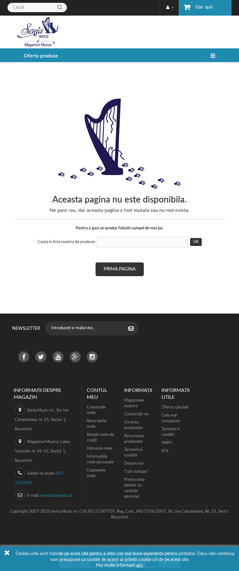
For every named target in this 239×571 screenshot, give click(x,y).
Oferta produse (41, 55)
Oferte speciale (175, 407)
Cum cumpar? (136, 472)
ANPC (167, 443)
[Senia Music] (35, 32)
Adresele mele (99, 449)
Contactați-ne (136, 414)
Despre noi (133, 463)
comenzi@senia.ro (56, 496)
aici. (139, 565)
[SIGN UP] (134, 329)
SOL (165, 451)
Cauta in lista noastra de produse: (67, 242)
